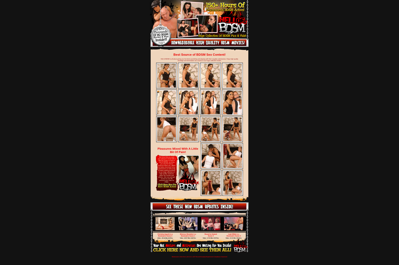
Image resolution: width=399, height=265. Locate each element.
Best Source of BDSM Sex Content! (199, 54)
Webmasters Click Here (179, 257)
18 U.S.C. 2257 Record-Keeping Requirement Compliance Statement (207, 257)
